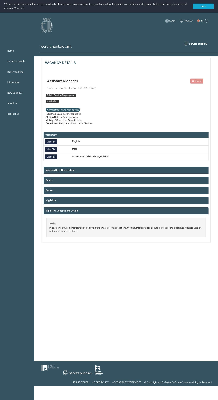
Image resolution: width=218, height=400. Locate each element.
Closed (197, 81)
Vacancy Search (16, 61)
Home (10, 50)
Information (13, 82)
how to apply (14, 92)
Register (188, 20)
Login (172, 20)
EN (202, 20)
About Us (12, 103)
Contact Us (13, 113)
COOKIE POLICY (100, 382)
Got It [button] (203, 6)
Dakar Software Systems (178, 382)
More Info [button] (19, 8)
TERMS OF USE (81, 382)
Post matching (15, 71)
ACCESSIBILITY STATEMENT (126, 382)
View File (51, 142)
